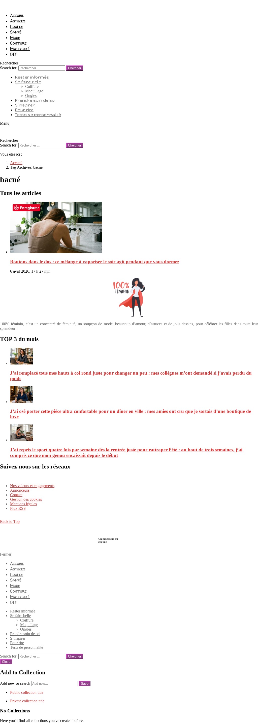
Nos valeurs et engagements (32, 486)
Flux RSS (18, 508)
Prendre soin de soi (35, 100)
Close (6, 662)
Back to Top (10, 521)
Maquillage (34, 91)
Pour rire (24, 109)
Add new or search (15, 683)
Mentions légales (23, 504)
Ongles (31, 95)
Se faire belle (28, 82)
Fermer (5, 554)
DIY (13, 54)
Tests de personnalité (38, 114)
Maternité (20, 48)
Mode (15, 37)
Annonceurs (19, 490)
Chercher (74, 68)
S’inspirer (25, 105)
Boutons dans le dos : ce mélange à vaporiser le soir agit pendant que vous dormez (94, 261)
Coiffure (18, 43)
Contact (16, 495)
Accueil (17, 15)
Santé (15, 32)
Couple (16, 26)
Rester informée (32, 77)
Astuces (17, 21)
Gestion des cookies (26, 499)
